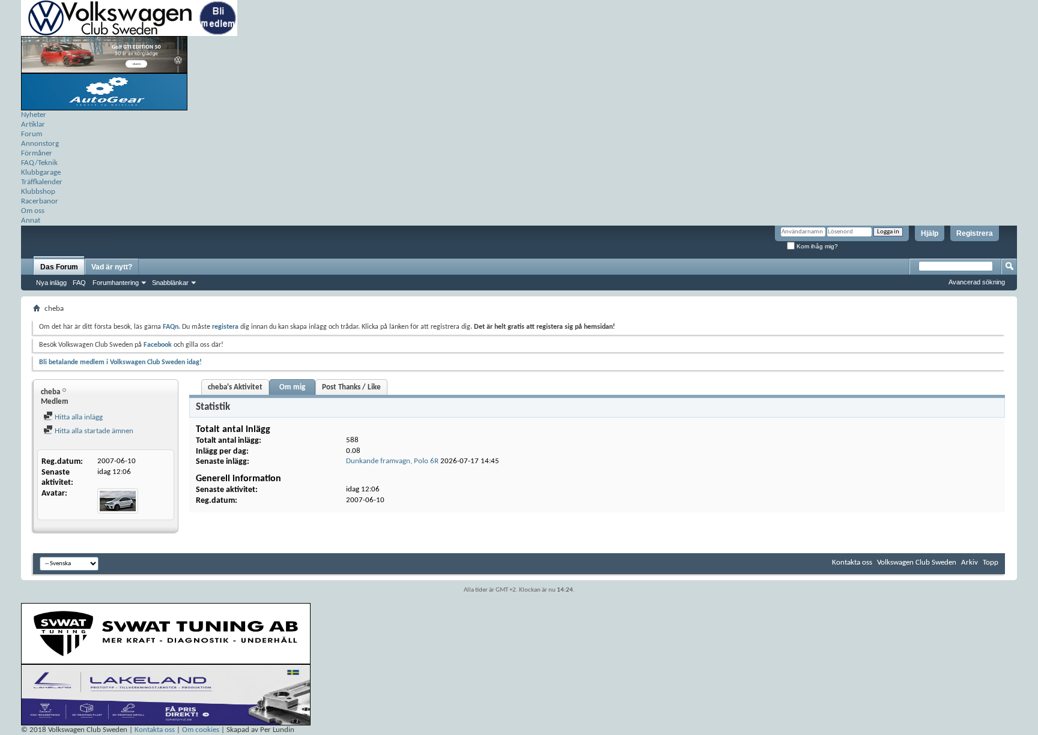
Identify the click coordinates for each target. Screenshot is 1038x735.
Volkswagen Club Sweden (916, 562)
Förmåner (36, 153)
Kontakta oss (852, 562)
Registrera (974, 233)
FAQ (79, 282)
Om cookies (200, 730)
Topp (990, 562)
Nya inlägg (51, 282)
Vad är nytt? (111, 267)
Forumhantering (116, 282)
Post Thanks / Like (351, 387)
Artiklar (33, 124)
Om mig (292, 387)
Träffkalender (41, 182)
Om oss (32, 211)
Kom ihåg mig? (816, 246)
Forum (31, 134)
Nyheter (33, 115)
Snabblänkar (170, 282)
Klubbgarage (41, 172)
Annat (30, 220)
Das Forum (59, 267)
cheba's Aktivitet (235, 387)
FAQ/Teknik (39, 163)
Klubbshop (38, 192)
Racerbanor (39, 201)
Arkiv (969, 562)
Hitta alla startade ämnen (93, 431)
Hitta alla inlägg (78, 417)
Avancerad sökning (976, 282)
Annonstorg (40, 144)
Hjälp (929, 233)
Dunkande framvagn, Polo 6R (392, 461)
